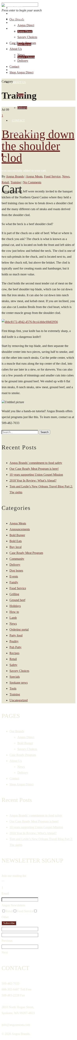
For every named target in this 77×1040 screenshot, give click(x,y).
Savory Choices (26, 57)
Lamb (13, 617)
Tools (12, 688)
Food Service (17, 588)
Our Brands (21, 18)
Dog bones (16, 570)
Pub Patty (15, 647)
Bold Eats (15, 541)
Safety (13, 665)
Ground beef (17, 600)
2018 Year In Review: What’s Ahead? (32, 480)
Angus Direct (24, 31)
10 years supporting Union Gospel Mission (36, 474)
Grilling (14, 594)
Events (13, 576)
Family (13, 582)
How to (14, 611)
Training (14, 694)
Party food (16, 635)
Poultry (14, 641)
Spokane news (18, 682)
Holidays (15, 606)
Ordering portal (19, 629)
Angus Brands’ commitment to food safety (35, 462)
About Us (19, 82)
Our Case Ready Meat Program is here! (34, 468)
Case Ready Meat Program (26, 552)
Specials (14, 676)
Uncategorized (18, 700)
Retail (13, 659)
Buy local (15, 547)
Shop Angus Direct (26, 133)
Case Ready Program (27, 69)
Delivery (22, 107)
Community (16, 558)
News (20, 95)
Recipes (14, 653)
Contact (18, 120)
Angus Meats (17, 523)
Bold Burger (24, 44)
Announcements (19, 529)
